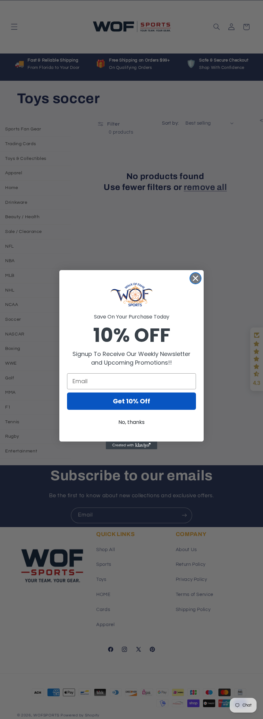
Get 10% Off (131, 401)
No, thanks (131, 422)
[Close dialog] (195, 278)
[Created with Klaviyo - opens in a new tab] (131, 445)
